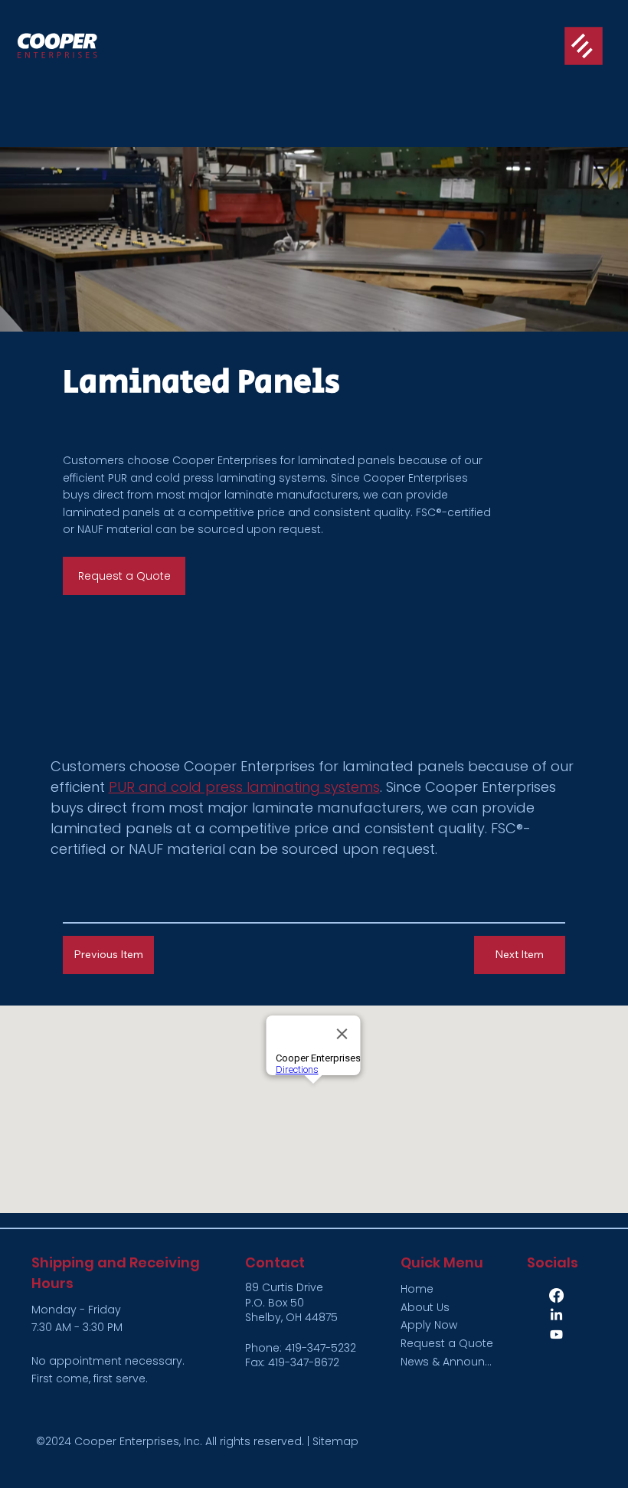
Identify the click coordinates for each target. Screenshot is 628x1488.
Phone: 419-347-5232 (300, 1348)
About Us (425, 1307)
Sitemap (335, 1441)
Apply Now (429, 1325)
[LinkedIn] (556, 1315)
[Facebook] (556, 1295)
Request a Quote (447, 1343)
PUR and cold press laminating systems (216, 478)
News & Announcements (449, 1361)
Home (417, 1289)
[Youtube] (556, 1334)
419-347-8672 (303, 1362)
